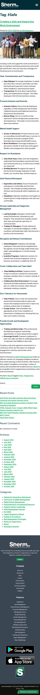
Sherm (35, 367)
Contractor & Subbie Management (17, 500)
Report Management (20, 637)
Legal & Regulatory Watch (14, 514)
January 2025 (9, 479)
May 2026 (7, 447)
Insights (20, 591)
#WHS (2, 378)
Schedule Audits (20, 630)
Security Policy (20, 583)
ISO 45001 (7, 512)
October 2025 (9, 462)
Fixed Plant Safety (7, 418)
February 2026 (9, 455)
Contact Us (20, 573)
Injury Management (20, 622)
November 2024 (10, 484)
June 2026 (8, 445)
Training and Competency (20, 635)
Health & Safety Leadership (14, 507)
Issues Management (20, 619)
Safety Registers (20, 632)
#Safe (20, 376)
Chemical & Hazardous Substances (17, 497)
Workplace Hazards (11, 527)
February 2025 (9, 477)
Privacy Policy (20, 580)
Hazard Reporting (20, 614)
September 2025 (10, 464)
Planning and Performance (20, 627)
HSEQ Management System (14, 509)
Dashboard (20, 602)
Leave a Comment (12, 378)
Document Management (20, 609)
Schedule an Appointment (28, 692)
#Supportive (28, 376)
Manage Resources (20, 612)
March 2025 (8, 474)
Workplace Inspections (20, 625)
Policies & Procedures (12, 517)
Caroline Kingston (26, 30)
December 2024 (10, 482)
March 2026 (8, 452)
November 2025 (10, 459)
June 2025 (8, 472)
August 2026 (8, 440)
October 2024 (9, 486)
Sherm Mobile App (20, 640)
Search (2, 383)
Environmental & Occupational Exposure (19, 505)
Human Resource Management (20, 607)
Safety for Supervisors (12, 522)
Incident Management (22, 357)
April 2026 (7, 450)
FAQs (20, 575)
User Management (20, 604)
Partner (20, 578)
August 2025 (8, 467)
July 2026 (7, 442)
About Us (20, 570)
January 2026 (9, 457)
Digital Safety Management (14, 502)
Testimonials (20, 588)
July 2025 (7, 469)
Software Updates (20, 586)
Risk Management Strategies (15, 519)
